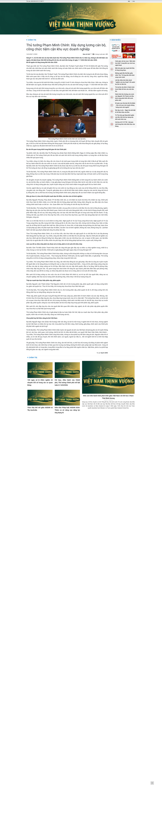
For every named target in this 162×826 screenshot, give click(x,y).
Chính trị (32, 40)
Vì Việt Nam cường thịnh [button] (80, 36)
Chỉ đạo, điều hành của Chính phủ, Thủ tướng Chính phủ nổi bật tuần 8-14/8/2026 (67, 382)
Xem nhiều (116, 40)
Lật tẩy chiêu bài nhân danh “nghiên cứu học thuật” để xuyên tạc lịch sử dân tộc (125, 82)
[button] (28, 36)
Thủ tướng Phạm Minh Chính (49, 66)
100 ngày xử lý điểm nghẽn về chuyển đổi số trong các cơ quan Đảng (40, 382)
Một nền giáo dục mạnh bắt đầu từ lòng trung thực (124, 69)
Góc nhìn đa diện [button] (92, 36)
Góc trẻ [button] (113, 36)
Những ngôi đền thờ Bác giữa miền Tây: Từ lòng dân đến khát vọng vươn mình (124, 75)
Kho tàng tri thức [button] (104, 36)
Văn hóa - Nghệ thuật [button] (132, 36)
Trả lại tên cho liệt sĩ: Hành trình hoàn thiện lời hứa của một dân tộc (124, 89)
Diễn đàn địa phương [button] (36, 36)
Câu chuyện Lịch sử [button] (65, 36)
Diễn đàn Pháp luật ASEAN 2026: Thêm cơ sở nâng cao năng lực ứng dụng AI (67, 410)
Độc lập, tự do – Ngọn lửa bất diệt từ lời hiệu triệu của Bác (125, 111)
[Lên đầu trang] (152, 783)
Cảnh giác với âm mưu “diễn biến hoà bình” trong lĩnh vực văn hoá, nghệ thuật (125, 63)
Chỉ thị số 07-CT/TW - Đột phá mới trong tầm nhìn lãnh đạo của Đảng (125, 124)
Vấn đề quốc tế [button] (120, 36)
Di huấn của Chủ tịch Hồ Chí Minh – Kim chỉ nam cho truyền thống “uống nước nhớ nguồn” (125, 105)
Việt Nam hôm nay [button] (48, 36)
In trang (96, 54)
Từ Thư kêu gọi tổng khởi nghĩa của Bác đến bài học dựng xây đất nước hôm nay (124, 117)
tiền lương (47, 70)
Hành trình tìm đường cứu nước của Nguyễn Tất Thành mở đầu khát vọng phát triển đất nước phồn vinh (124, 97)
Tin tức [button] (56, 36)
